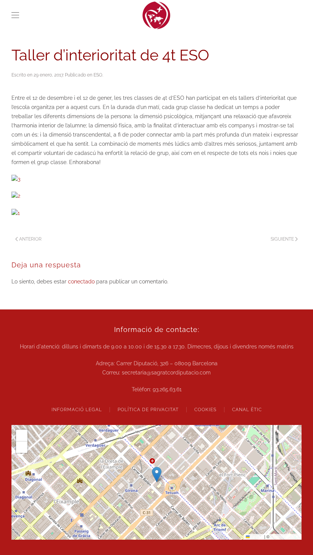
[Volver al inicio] (156, 15)
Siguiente (282, 239)
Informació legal (77, 409)
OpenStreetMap (285, 536)
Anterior (30, 239)
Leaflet (256, 536)
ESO (98, 75)
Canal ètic (247, 409)
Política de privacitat (148, 409)
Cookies (205, 409)
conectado (81, 281)
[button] (15, 15)
